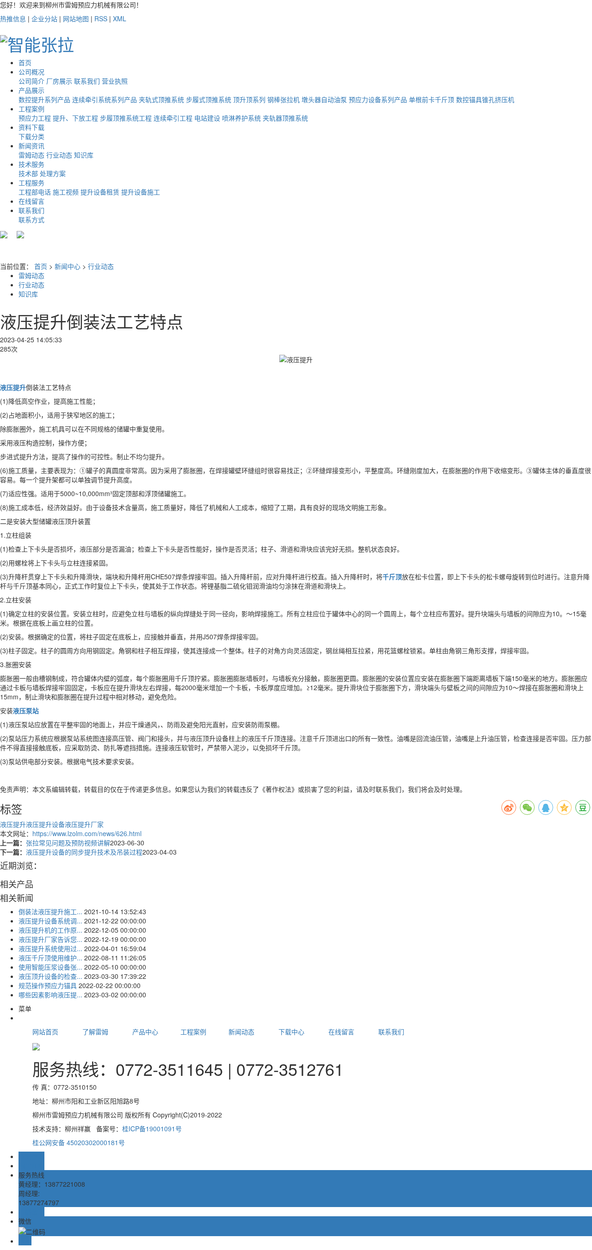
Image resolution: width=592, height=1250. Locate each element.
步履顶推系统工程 (126, 117)
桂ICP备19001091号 (152, 1128)
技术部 (28, 173)
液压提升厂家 (84, 824)
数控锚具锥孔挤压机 (485, 99)
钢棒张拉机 (283, 99)
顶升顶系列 (249, 99)
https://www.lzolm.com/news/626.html (87, 833)
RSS (100, 18)
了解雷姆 (95, 1031)
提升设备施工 (140, 191)
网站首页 (45, 1031)
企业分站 (44, 18)
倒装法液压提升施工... (50, 911)
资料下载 (31, 127)
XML (119, 18)
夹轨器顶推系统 (285, 117)
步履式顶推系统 (208, 99)
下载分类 (31, 136)
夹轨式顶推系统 (161, 99)
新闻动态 (241, 1031)
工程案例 (31, 108)
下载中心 (291, 1031)
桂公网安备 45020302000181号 (78, 1142)
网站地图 (76, 18)
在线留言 (31, 201)
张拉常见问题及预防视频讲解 (68, 842)
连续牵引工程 (173, 117)
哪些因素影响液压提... (50, 994)
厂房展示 (59, 80)
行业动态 (59, 154)
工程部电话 (34, 191)
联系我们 (87, 80)
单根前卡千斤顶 (431, 99)
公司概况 (31, 71)
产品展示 (31, 90)
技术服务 (31, 164)
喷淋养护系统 (241, 117)
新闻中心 (67, 266)
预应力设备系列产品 (378, 99)
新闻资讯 (31, 145)
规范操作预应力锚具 (47, 985)
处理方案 (53, 173)
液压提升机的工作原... (50, 929)
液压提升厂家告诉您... (50, 939)
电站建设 (207, 117)
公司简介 (31, 80)
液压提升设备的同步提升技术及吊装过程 (84, 851)
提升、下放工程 (75, 117)
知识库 (83, 154)
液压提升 (13, 824)
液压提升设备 (45, 824)
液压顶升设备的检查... (50, 976)
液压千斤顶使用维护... (50, 957)
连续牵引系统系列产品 (104, 99)
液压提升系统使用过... (50, 948)
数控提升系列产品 (44, 99)
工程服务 (31, 182)
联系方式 (31, 219)
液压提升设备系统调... (50, 920)
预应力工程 (34, 117)
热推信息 (13, 18)
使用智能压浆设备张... (50, 966)
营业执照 (115, 80)
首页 (24, 62)
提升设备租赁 (99, 191)
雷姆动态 (31, 154)
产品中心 (156, 1031)
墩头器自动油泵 (324, 99)
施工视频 (66, 191)
